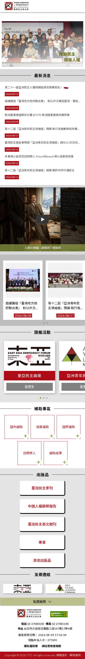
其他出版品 (42, 560)
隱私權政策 (31, 646)
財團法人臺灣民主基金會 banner (22, 14)
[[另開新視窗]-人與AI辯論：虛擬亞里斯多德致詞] (42, 219)
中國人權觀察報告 (42, 506)
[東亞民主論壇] (23, 588)
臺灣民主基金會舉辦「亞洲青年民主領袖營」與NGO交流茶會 (64, 308)
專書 (42, 542)
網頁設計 (61, 655)
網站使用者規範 (51, 646)
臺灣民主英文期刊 (42, 524)
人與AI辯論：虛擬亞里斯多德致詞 (42, 247)
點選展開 (39, 601)
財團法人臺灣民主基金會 (16, 6)
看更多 (29, 387)
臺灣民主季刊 (42, 488)
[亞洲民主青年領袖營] (65, 588)
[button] (40, 322)
